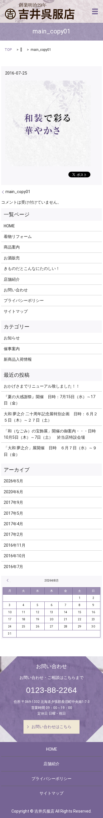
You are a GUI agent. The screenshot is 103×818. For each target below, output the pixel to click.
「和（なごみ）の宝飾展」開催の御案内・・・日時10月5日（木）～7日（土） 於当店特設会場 (50, 434)
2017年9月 (13, 502)
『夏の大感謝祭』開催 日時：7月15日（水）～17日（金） (49, 399)
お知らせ (12, 338)
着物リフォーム (18, 236)
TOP (8, 50)
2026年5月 (13, 481)
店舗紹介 (12, 279)
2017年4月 (13, 524)
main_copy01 (17, 191)
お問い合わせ (16, 290)
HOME (9, 226)
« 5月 (8, 580)
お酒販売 (12, 258)
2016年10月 (14, 556)
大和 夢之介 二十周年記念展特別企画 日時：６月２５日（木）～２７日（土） (51, 417)
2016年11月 (14, 545)
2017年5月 (13, 513)
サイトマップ (16, 311)
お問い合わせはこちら (51, 726)
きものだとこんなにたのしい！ (32, 268)
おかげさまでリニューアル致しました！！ (42, 386)
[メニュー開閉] (95, 11)
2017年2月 (13, 534)
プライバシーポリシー (24, 300)
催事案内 (12, 348)
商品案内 (12, 247)
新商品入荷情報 (18, 359)
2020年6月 (13, 492)
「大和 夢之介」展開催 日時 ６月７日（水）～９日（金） (50, 451)
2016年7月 (13, 566)
